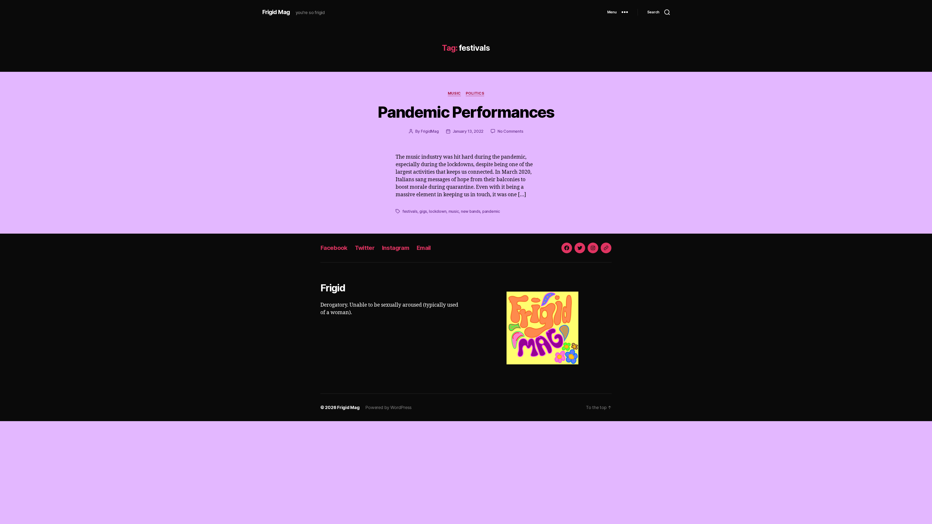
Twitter (364, 247)
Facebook (334, 247)
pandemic (491, 211)
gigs (423, 211)
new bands (470, 211)
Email (423, 247)
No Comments (510, 131)
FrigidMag (430, 131)
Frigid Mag (276, 12)
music (454, 211)
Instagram (395, 247)
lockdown (437, 211)
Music (454, 93)
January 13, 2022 (468, 131)
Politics (475, 93)
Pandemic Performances (466, 112)
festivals (409, 211)
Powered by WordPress (388, 407)
